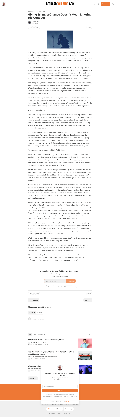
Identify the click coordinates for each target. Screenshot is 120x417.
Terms (65, 404)
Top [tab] (30, 334)
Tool (32, 117)
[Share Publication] (98, 4)
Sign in (114, 4)
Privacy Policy (73, 396)
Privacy (60, 404)
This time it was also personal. (37, 342)
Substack (51, 413)
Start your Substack (55, 409)
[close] (76, 365)
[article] (60, 343)
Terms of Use (68, 394)
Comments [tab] (32, 313)
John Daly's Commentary (37, 11)
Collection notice (73, 404)
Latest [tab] (34, 334)
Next (86, 300)
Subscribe (105, 4)
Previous (35, 300)
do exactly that (52, 73)
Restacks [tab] (39, 313)
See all (31, 378)
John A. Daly (35, 21)
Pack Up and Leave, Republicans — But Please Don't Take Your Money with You (51, 353)
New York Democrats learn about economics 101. (43, 356)
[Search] (94, 4)
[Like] (30, 27)
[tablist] (35, 312)
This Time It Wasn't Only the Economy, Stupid (46, 340)
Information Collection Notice (59, 396)
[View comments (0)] (34, 27)
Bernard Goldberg (43, 344)
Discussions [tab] (41, 334)
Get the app (68, 409)
